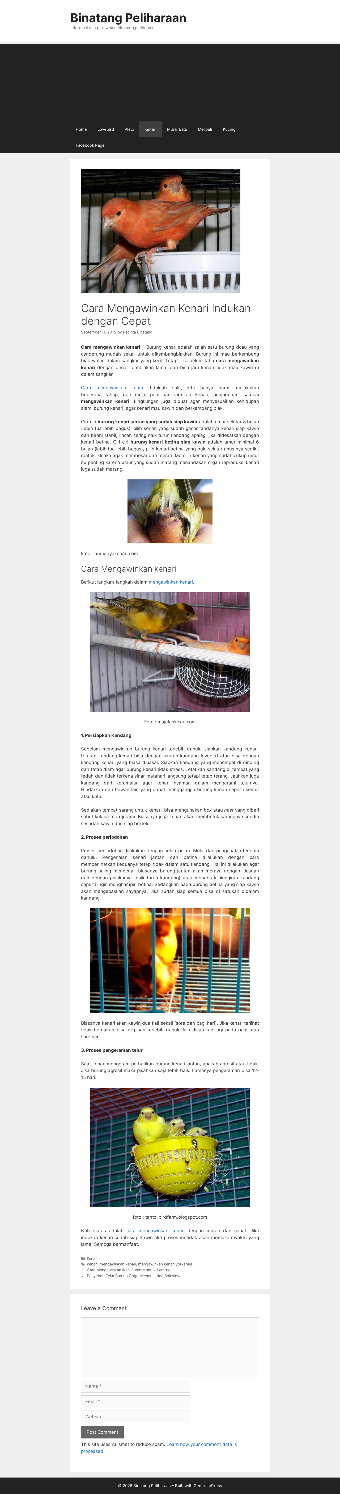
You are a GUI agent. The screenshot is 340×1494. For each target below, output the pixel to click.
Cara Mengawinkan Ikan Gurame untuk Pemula (128, 1270)
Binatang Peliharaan (128, 17)
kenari (92, 1264)
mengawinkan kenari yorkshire (165, 1264)
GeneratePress (208, 1485)
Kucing (229, 129)
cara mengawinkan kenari (155, 1230)
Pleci (129, 129)
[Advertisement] (170, 81)
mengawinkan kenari (171, 582)
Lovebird (105, 129)
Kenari (150, 129)
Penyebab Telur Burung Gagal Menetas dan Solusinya (134, 1275)
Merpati (205, 129)
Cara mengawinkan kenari (112, 387)
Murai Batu (177, 129)
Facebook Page (90, 145)
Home (81, 129)
